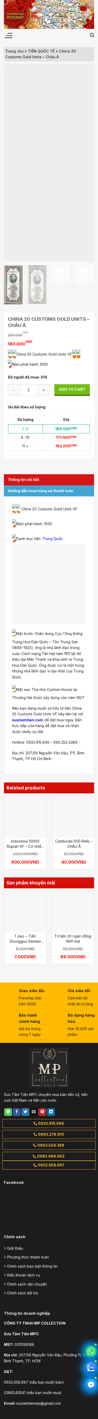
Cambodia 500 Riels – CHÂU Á (74, 844)
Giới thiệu (15, 1248)
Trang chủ (14, 51)
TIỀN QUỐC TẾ (41, 51)
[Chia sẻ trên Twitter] (25, 1112)
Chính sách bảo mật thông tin (32, 1266)
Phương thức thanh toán (28, 1257)
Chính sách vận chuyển (27, 1284)
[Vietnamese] (82, 35)
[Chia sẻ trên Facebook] (17, 1112)
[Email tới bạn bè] (34, 1112)
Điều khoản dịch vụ (23, 1275)
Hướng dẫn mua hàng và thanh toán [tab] (40, 491)
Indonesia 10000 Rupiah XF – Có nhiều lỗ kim (25, 844)
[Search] (92, 35)
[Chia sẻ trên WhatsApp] (8, 1112)
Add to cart (72, 389)
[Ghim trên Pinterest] (42, 1112)
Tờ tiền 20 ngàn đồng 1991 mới (72, 938)
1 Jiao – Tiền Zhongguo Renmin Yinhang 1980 (25, 939)
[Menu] (8, 35)
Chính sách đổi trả (22, 1293)
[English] (76, 35)
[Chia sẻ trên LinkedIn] (51, 1112)
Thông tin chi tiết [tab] (23, 479)
